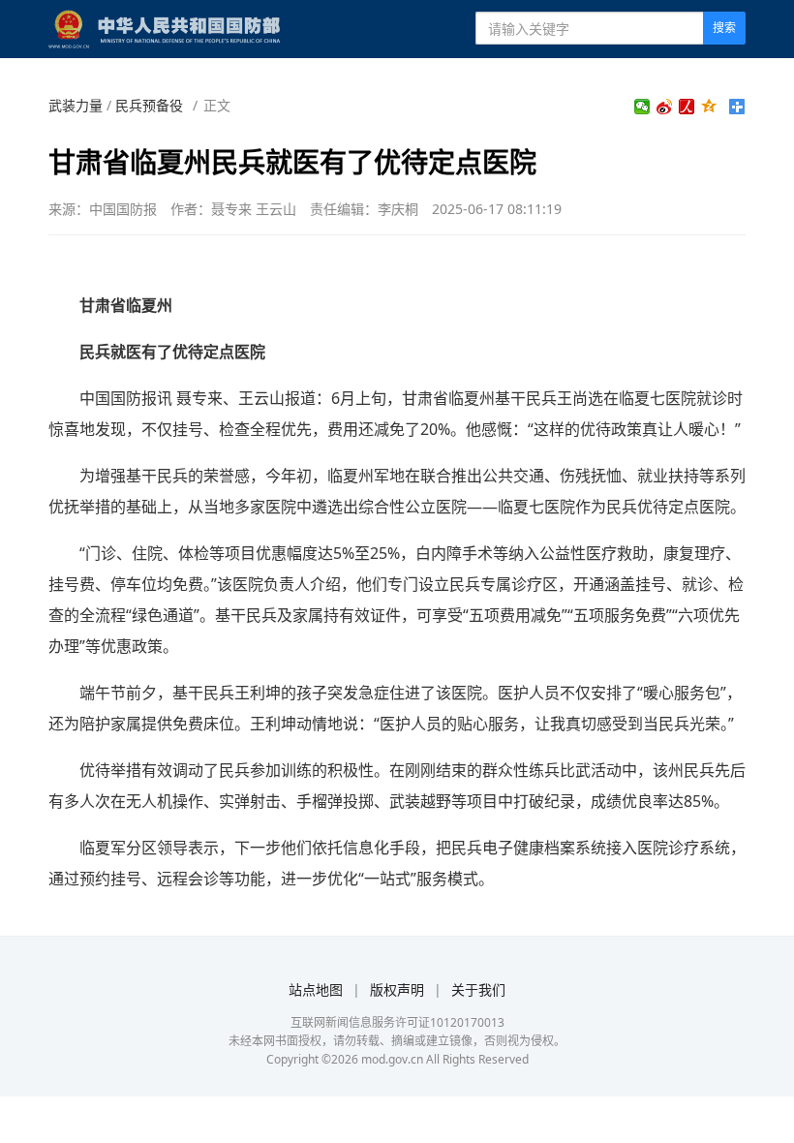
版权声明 (397, 989)
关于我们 (478, 989)
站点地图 (316, 989)
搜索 (724, 27)
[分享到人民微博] (687, 106)
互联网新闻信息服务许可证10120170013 (397, 1022)
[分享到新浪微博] (665, 106)
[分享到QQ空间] (709, 106)
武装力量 (75, 105)
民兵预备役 (149, 105)
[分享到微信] (642, 106)
